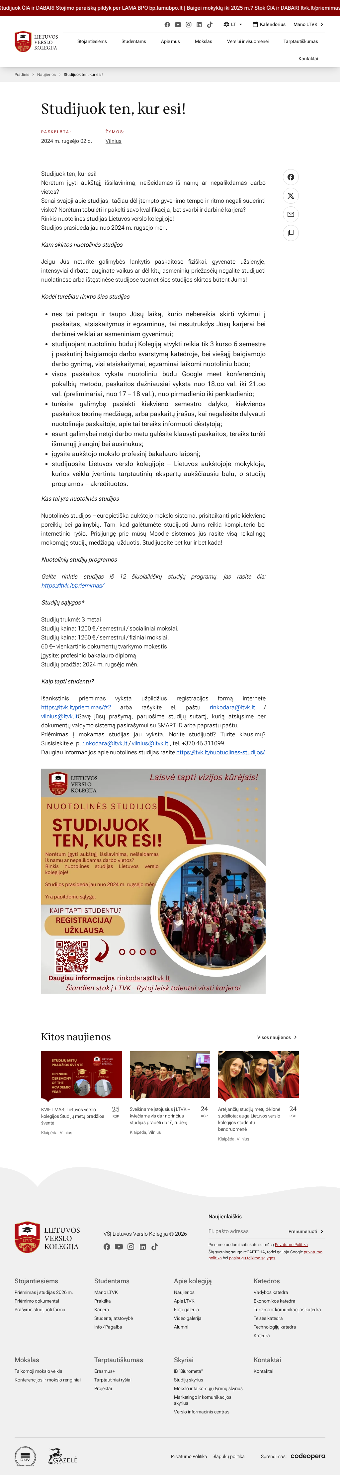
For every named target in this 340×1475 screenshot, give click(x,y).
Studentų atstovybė (113, 1318)
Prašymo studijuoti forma (40, 1309)
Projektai (103, 1388)
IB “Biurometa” (188, 1371)
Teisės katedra (268, 1318)
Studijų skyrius (188, 1379)
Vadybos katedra (271, 1292)
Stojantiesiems (92, 41)
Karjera (101, 1309)
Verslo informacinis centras (201, 1411)
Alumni (181, 1327)
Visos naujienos (274, 1037)
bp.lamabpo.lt (144, 8)
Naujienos (46, 74)
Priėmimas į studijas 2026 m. (44, 1292)
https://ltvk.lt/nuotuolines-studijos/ (220, 752)
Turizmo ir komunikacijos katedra (287, 1309)
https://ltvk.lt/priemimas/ (72, 585)
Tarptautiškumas (301, 41)
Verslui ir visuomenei (248, 41)
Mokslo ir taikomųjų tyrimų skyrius (208, 1388)
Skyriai (184, 1360)
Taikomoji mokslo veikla (38, 1371)
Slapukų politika (228, 1456)
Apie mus (170, 41)
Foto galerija (186, 1309)
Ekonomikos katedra (275, 1301)
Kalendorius (273, 24)
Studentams (134, 41)
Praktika (102, 1301)
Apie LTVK (184, 1301)
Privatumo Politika (291, 1244)
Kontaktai (308, 58)
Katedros (267, 1281)
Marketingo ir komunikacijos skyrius (202, 1400)
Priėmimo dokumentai (37, 1301)
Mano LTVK (305, 24)
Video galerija (188, 1318)
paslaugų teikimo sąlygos (252, 1258)
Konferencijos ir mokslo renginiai (48, 1379)
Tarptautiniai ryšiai (112, 1379)
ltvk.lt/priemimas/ (300, 8)
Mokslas (203, 41)
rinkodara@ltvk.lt (232, 707)
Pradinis (22, 74)
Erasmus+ (104, 1371)
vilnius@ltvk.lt (59, 716)
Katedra (262, 1335)
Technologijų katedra (275, 1327)
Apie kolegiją (193, 1281)
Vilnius (114, 141)
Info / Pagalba (108, 1327)
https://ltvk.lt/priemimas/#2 (76, 707)
